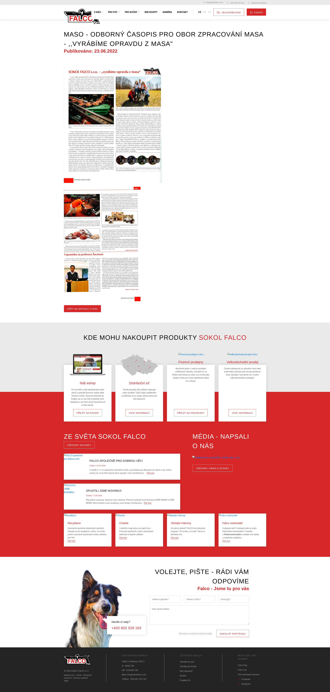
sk (209, 12)
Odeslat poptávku (233, 634)
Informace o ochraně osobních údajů (195, 633)
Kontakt (182, 12)
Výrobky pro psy (187, 661)
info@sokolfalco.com (136, 674)
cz (199, 12)
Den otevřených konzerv (248, 674)
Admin (78, 675)
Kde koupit (151, 12)
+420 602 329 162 (126, 628)
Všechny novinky (79, 445)
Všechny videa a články (212, 468)
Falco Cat (242, 669)
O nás (97, 12)
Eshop (258, 12)
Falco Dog (242, 665)
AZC (72, 675)
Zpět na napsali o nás (82, 309)
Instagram (246, 683)
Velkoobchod (231, 12)
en (204, 12)
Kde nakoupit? (186, 671)
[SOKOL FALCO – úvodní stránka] (77, 659)
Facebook (245, 679)
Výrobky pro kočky (188, 666)
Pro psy (113, 12)
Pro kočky (131, 12)
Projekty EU (185, 680)
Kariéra (167, 12)
